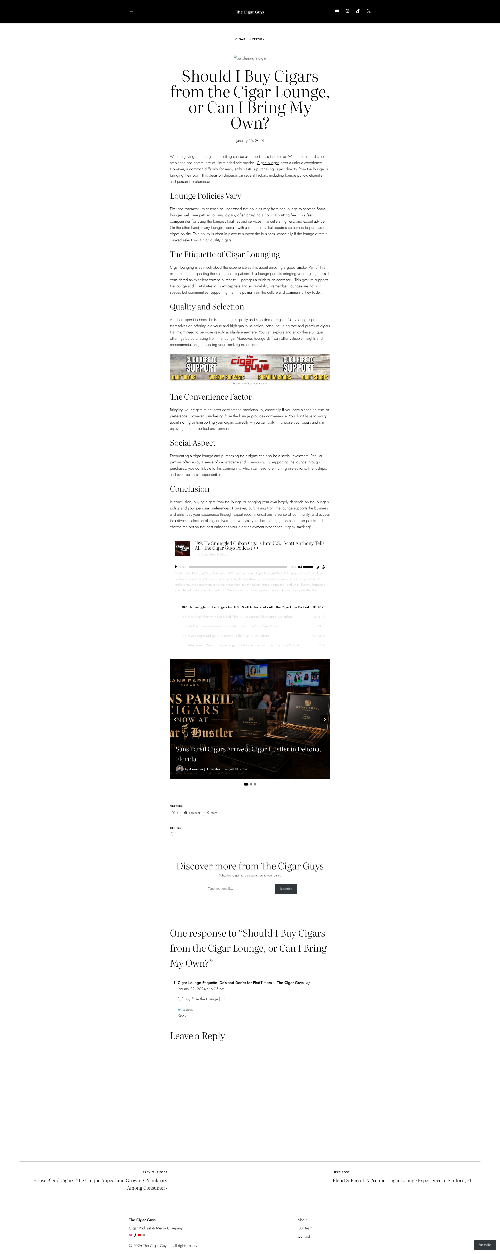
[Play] (176, 567)
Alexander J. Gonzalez (204, 769)
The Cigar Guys (250, 12)
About (302, 1220)
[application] (250, 567)
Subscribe (285, 888)
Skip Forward (323, 567)
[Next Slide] (324, 719)
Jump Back (317, 567)
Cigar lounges (268, 163)
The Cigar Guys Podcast (211, 554)
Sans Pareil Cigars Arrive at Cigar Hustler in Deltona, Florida (248, 753)
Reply (182, 1015)
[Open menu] (131, 11)
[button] (250, 607)
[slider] (308, 566)
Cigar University (250, 39)
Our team (305, 1228)
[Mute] (300, 567)
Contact (304, 1236)
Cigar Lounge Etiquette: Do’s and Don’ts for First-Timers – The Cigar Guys (241, 983)
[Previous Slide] (175, 719)
